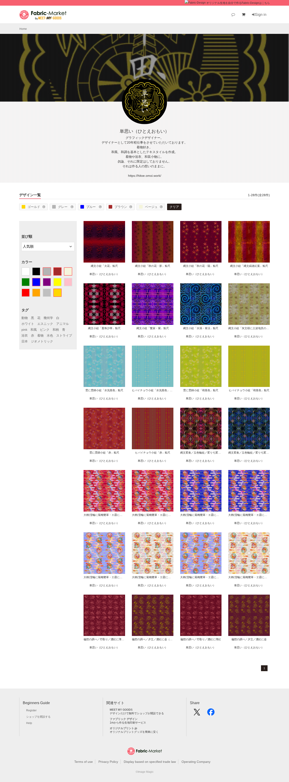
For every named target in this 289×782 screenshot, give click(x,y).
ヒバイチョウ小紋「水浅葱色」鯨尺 (152, 390)
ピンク (44, 329)
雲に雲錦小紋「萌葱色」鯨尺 (200, 390)
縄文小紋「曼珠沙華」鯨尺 (104, 328)
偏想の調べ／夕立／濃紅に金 (249, 639)
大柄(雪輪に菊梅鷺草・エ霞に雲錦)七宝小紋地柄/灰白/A (249, 577)
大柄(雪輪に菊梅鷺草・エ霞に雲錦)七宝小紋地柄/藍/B (201, 515)
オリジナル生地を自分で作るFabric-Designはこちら (238, 3)
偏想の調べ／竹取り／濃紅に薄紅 (200, 639)
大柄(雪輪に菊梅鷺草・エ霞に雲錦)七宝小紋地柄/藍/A (249, 515)
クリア (174, 207)
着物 (40, 335)
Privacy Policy (108, 761)
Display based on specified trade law (150, 761)
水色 (50, 335)
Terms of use (83, 761)
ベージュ (151, 207)
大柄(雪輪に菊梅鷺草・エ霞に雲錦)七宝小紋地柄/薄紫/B (104, 577)
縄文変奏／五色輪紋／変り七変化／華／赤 (201, 452)
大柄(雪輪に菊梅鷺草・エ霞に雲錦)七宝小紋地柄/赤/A (152, 515)
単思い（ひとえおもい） (104, 274)
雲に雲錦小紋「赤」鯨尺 (104, 452)
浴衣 (24, 335)
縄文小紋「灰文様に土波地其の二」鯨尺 (249, 328)
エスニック (45, 324)
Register (31, 710)
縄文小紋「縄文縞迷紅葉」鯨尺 (249, 266)
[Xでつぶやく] (196, 713)
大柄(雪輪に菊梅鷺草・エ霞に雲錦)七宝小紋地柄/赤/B (104, 515)
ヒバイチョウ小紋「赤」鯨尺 (152, 452)
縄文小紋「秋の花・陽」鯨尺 (200, 266)
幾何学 (48, 318)
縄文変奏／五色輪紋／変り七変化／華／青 (249, 452)
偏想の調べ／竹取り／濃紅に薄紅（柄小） (104, 639)
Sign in (260, 14)
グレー (63, 207)
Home (23, 28)
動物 (24, 318)
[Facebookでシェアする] (210, 713)
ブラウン (120, 207)
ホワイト (27, 324)
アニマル (62, 324)
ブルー (91, 207)
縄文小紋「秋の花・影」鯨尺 (152, 266)
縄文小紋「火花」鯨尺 (104, 266)
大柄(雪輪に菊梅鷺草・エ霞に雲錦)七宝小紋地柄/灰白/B (152, 577)
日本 (24, 341)
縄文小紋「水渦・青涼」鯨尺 (200, 328)
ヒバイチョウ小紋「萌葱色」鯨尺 (249, 390)
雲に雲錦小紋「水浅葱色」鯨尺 (104, 390)
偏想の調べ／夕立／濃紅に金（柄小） (152, 639)
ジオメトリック (42, 341)
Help (29, 723)
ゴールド (34, 207)
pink (24, 329)
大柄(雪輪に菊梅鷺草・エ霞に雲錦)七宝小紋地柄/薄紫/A (201, 577)
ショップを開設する (38, 716)
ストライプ (64, 335)
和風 (33, 329)
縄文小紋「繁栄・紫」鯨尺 (152, 328)
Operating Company (196, 761)
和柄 (56, 329)
